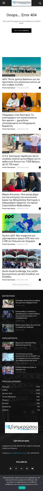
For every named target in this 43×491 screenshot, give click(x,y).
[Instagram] (27, 468)
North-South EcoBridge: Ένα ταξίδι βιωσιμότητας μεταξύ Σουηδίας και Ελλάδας (20, 274)
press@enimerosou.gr (18, 453)
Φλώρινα (5, 267)
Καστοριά (5, 111)
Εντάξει (22, 488)
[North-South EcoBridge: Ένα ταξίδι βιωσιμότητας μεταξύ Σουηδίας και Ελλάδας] (21, 258)
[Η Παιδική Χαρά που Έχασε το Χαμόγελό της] (8, 370)
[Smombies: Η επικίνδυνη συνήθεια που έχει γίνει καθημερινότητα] (8, 304)
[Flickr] (21, 468)
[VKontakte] (32, 468)
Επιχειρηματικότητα (8, 75)
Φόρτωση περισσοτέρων (21, 285)
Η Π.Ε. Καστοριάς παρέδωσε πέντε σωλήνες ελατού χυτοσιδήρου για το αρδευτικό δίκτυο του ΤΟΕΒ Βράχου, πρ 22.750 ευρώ (21, 160)
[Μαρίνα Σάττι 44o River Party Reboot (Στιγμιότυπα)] (8, 346)
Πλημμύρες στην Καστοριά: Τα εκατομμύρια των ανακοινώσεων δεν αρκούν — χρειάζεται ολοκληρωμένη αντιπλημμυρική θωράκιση (19, 120)
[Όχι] (40, 483)
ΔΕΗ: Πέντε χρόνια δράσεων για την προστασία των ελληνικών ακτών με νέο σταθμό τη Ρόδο (21, 82)
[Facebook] (16, 468)
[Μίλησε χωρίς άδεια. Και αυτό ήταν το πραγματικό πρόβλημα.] (8, 328)
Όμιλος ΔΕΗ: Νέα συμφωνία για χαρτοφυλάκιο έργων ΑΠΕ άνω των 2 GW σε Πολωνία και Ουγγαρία (20, 238)
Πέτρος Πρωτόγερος (8, 88)
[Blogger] (10, 468)
